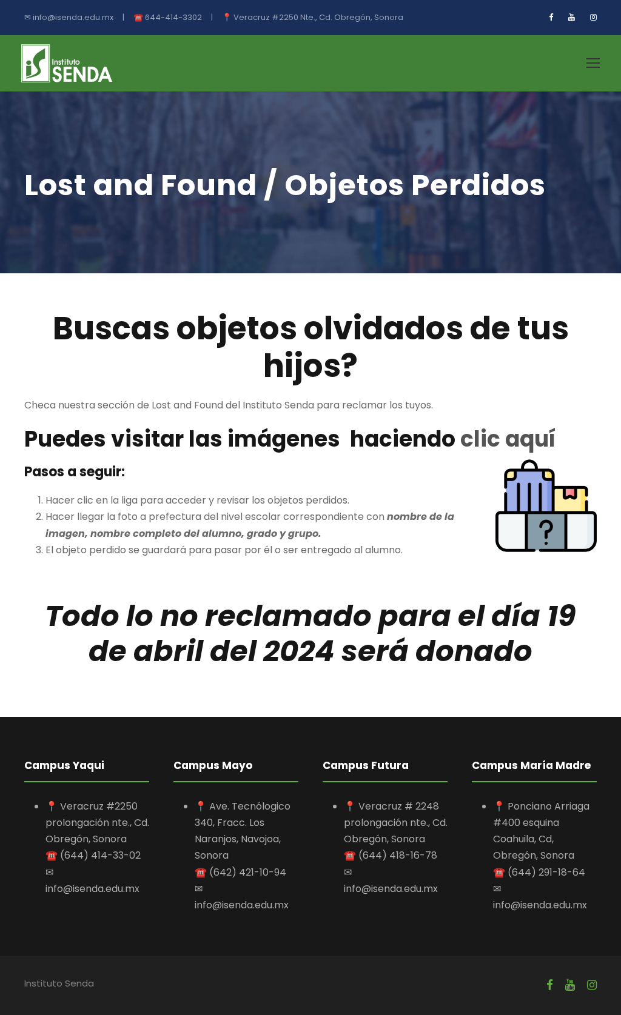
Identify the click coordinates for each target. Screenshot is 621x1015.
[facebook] (551, 17)
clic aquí (505, 439)
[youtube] (571, 17)
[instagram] (593, 17)
